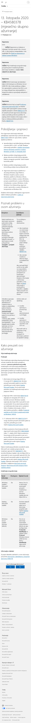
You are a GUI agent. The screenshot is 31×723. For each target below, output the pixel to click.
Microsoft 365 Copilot (6, 654)
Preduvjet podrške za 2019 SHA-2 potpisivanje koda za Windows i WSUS (16, 412)
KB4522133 (21, 110)
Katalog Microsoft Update (15, 425)
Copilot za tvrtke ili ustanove (8, 575)
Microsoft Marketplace (7, 676)
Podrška (3, 6)
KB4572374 (22, 418)
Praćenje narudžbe (6, 600)
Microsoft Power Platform (7, 679)
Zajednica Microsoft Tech (7, 673)
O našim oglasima (21, 717)
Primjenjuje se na (6, 35)
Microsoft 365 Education (7, 619)
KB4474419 (24, 396)
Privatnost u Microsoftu (7, 697)
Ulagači (3, 700)
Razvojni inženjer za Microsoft (8, 665)
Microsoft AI (4, 638)
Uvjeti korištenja (5, 717)
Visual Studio (5, 684)
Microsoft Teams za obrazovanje (9, 616)
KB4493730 (17, 381)
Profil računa (4, 592)
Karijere (3, 692)
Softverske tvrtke (5, 681)
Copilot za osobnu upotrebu (8, 578)
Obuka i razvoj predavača (7, 624)
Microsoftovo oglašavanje (7, 651)
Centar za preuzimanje (7, 594)
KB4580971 (19, 451)
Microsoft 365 (5, 581)
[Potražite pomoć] (6, 2)
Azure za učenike (5, 630)
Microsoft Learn (5, 668)
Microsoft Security (6, 640)
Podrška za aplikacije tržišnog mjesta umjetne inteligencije (14, 670)
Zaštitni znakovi (13, 717)
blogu (24, 283)
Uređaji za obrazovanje (7, 613)
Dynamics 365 (5, 646)
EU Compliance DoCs (6, 720)
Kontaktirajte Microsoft (7, 714)
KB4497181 (9, 121)
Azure (3, 643)
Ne (20, 567)
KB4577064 (4, 137)
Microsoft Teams (5, 657)
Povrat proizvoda (5, 597)
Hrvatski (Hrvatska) (9, 705)
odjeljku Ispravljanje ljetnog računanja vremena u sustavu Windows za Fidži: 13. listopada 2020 (16, 149)
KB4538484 (25, 431)
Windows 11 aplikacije (6, 584)
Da (10, 567)
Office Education (5, 621)
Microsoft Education (6, 610)
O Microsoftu (4, 695)
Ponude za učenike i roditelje (8, 627)
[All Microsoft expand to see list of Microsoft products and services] (2, 2)
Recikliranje (4, 603)
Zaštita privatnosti (16, 714)
